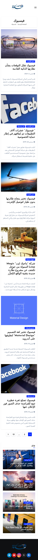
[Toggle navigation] (35, 7)
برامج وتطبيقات (29, 328)
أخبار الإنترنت (30, 61)
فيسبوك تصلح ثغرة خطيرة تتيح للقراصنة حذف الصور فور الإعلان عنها (19, 403)
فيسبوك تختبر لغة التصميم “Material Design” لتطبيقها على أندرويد (20, 335)
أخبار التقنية (30, 194)
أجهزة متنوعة (30, 259)
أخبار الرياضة (28, 460)
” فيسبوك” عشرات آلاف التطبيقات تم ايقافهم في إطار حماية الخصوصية (19, 134)
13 (13, 434)
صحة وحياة (28, 481)
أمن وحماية (21, 126)
